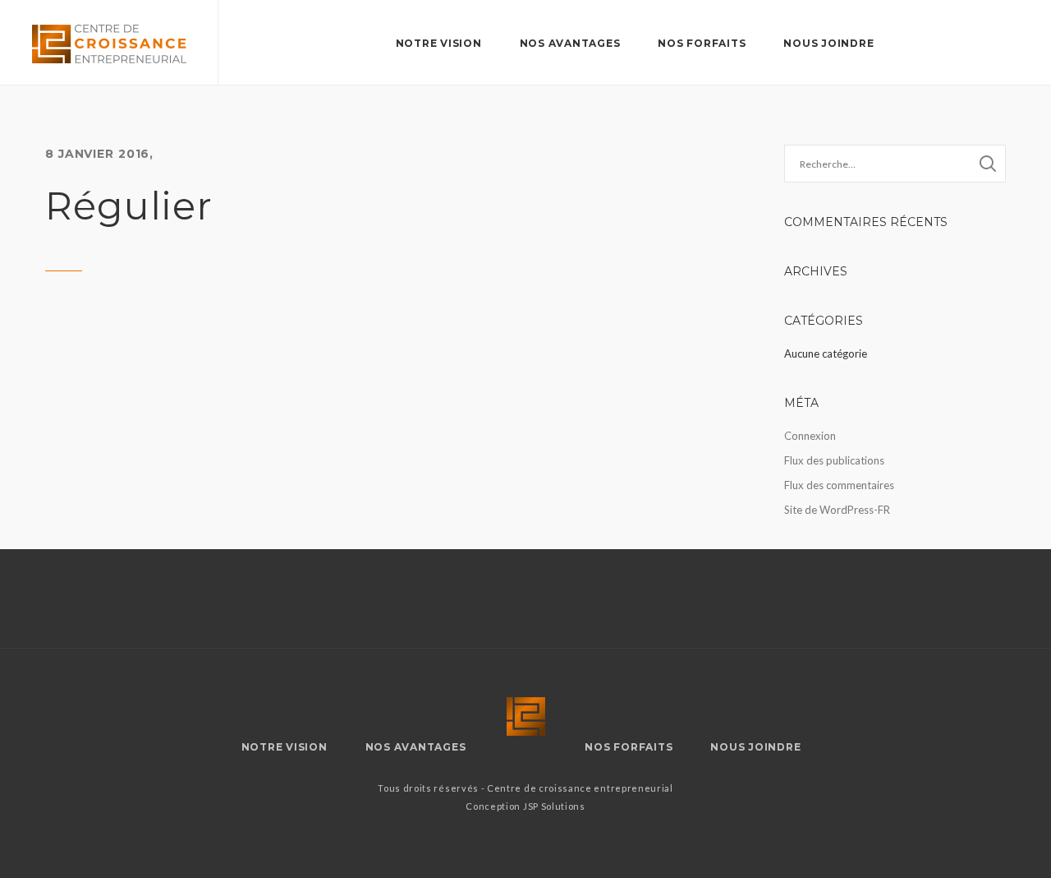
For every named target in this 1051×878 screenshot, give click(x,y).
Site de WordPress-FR (837, 509)
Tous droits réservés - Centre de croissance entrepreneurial (525, 788)
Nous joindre (828, 43)
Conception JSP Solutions (525, 806)
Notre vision (439, 43)
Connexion (810, 435)
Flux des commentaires (839, 485)
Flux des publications (834, 460)
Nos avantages (570, 43)
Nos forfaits (702, 43)
